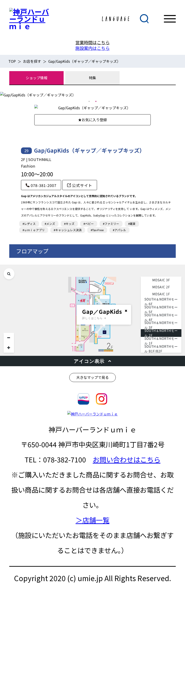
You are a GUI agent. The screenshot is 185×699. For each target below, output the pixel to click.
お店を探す (32, 61)
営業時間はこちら (92, 42)
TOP (12, 61)
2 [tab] (96, 101)
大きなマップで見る (92, 377)
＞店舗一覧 (92, 520)
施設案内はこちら (92, 48)
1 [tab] (89, 101)
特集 (92, 77)
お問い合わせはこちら (126, 459)
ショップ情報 (36, 77)
